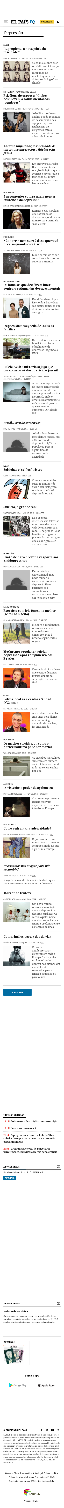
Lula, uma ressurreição (24, 1128)
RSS (32, 1481)
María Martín (26, 376)
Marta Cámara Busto (13, 58)
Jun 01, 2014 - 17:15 (25, 875)
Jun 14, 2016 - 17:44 (36, 620)
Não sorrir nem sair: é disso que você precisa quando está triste (30, 243)
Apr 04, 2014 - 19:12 (35, 899)
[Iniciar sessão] (58, 22)
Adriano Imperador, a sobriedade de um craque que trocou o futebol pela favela (29, 150)
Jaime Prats (9, 899)
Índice (38, 1481)
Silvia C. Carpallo (12, 295)
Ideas (6, 466)
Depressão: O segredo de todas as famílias (28, 328)
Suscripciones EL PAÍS (44, 1477)
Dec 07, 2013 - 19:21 (34, 943)
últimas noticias (13, 1115)
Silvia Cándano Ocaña (13, 620)
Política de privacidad (18, 1477)
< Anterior (17, 992)
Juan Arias (8, 875)
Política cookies (51, 1473)
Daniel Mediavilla (11, 567)
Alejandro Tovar (11, 250)
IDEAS (5, 476)
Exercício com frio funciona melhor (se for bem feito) (29, 612)
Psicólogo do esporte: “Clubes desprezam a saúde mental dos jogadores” (26, 99)
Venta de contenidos (23, 1473)
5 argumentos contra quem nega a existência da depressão (29, 198)
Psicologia (8, 237)
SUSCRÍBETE (47, 22)
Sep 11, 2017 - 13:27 (37, 206)
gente (6, 696)
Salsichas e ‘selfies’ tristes (22, 469)
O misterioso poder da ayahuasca (28, 788)
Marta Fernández (11, 335)
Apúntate (10, 1178)
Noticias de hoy (48, 1481)
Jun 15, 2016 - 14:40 (32, 567)
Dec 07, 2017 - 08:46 (35, 58)
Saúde (6, 45)
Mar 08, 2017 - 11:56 (27, 429)
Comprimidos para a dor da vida (27, 936)
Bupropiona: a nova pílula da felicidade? (24, 51)
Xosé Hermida (9, 513)
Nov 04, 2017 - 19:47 (38, 109)
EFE (4, 665)
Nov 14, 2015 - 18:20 (42, 834)
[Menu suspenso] (6, 22)
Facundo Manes (10, 834)
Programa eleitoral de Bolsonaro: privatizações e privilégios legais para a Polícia (30, 1150)
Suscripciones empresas (19, 1481)
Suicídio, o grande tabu (20, 507)
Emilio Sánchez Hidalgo (14, 206)
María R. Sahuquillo (13, 943)
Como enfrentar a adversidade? (27, 828)
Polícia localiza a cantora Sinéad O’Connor (27, 701)
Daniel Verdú (9, 794)
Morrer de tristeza (17, 893)
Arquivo (8, 1342)
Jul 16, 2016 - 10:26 (33, 513)
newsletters (11, 1166)
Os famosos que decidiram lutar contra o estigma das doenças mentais (31, 287)
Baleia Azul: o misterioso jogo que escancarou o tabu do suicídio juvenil (30, 369)
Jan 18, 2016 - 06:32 (25, 753)
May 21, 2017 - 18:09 (37, 335)
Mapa (31, 1477)
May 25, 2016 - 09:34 (26, 665)
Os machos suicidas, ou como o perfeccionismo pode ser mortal (27, 745)
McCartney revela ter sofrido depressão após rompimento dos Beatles (28, 655)
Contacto (9, 1473)
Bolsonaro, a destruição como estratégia (34, 1121)
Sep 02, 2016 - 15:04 (20, 476)
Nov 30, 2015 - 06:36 (37, 794)
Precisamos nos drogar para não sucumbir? (27, 868)
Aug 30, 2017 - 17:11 (31, 250)
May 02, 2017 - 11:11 (21, 379)
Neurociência (10, 825)
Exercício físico (11, 607)
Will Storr (8, 753)
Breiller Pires (10, 109)
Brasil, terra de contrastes (21, 423)
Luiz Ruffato (9, 429)
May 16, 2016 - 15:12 (27, 709)
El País (6, 709)
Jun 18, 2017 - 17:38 (32, 295)
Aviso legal (38, 1473)
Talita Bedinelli (10, 376)
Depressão (13, 33)
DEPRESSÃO (8, 193)
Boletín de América (15, 1311)
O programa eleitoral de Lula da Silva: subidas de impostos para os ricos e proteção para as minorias (29, 1138)
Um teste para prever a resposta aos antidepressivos (30, 559)
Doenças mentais (11, 281)
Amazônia (8, 784)
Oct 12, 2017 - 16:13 (38, 159)
